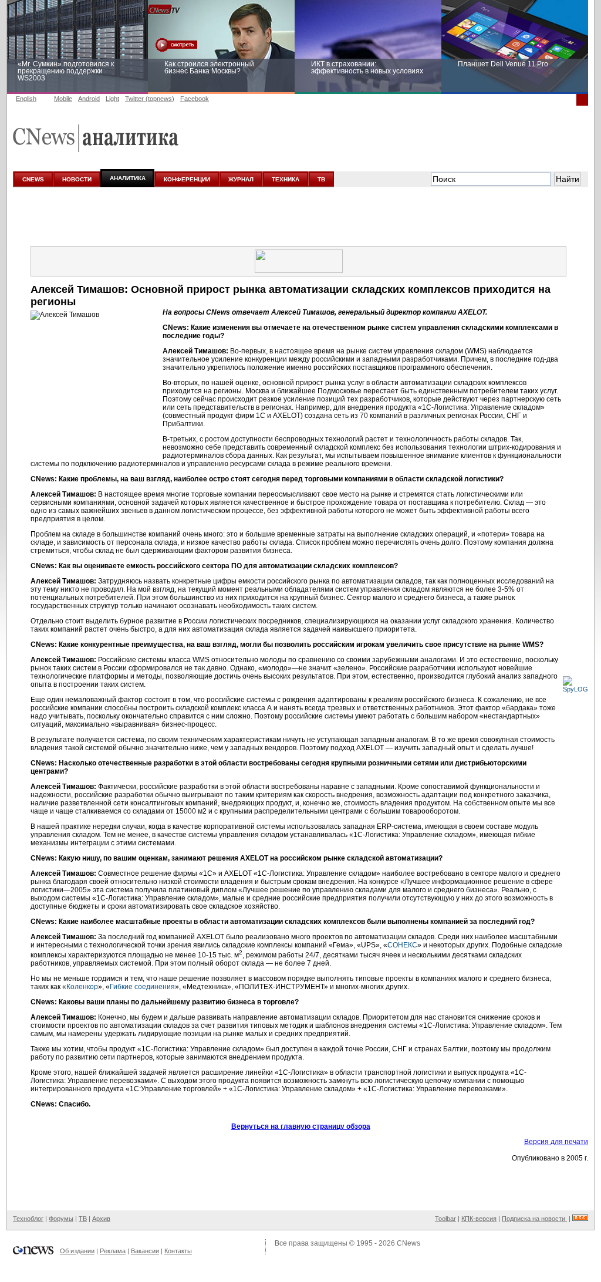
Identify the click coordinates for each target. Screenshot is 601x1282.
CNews (408, 1243)
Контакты (178, 1250)
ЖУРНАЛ (241, 179)
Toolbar (445, 1218)
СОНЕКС (402, 945)
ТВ (321, 179)
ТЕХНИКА (285, 179)
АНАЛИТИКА (128, 178)
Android (89, 98)
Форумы (61, 1218)
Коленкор (82, 987)
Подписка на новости (534, 1218)
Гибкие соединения (142, 987)
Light (112, 98)
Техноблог (28, 1218)
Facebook (194, 98)
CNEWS (33, 179)
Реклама (113, 1250)
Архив (101, 1218)
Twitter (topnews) (149, 98)
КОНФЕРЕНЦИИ (187, 179)
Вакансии (145, 1250)
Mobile (63, 98)
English (26, 98)
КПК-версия (479, 1218)
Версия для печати (556, 1142)
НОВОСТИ (77, 179)
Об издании (77, 1250)
